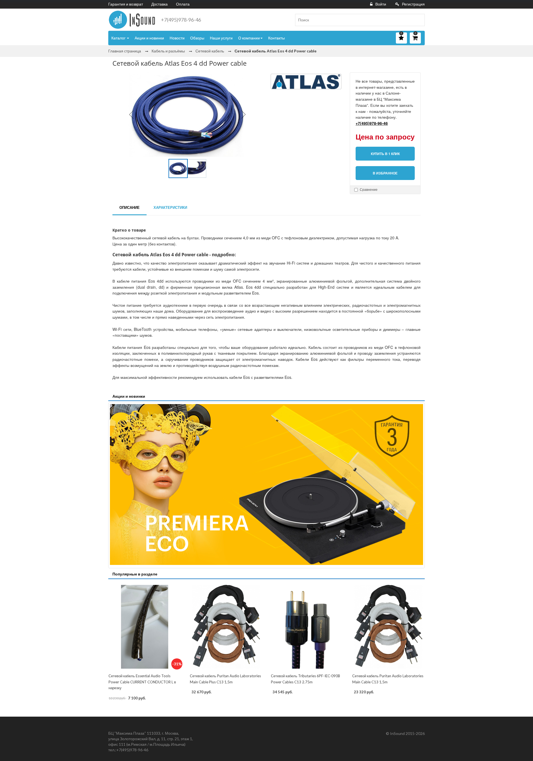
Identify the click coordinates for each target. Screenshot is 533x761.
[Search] (418, 20)
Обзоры (197, 37)
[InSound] (131, 19)
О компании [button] (249, 37)
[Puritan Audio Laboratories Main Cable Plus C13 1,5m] (226, 627)
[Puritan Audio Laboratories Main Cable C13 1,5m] (388, 627)
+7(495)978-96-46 (181, 20)
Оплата (183, 4)
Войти (380, 4)
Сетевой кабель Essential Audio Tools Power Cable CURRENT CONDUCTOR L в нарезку (142, 682)
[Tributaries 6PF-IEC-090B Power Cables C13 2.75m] (307, 627)
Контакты (276, 37)
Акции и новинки (149, 37)
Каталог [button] (118, 37)
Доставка (159, 4)
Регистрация (413, 4)
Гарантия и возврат (125, 4)
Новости (177, 37)
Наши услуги (221, 37)
